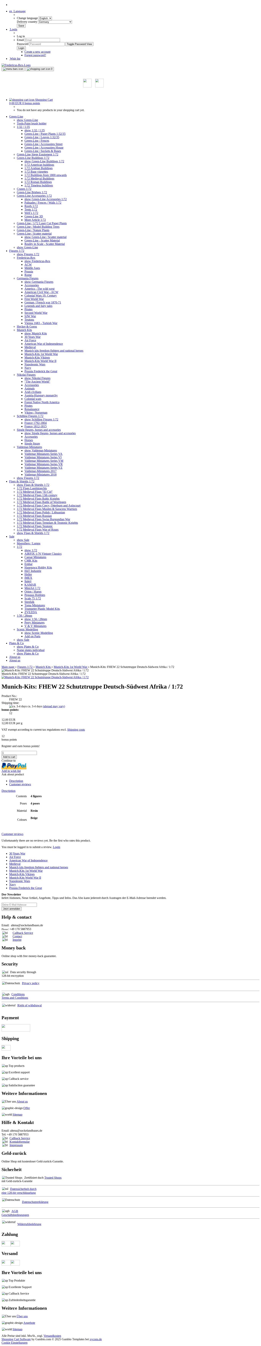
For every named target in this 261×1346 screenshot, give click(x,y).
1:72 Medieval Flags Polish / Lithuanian (41, 512)
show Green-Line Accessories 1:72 (45, 199)
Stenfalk (29, 601)
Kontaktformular (20, 1141)
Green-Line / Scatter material (34, 233)
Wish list (14, 58)
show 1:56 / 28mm (35, 619)
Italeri (27, 581)
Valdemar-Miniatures (29, 447)
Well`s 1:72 (31, 213)
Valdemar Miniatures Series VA (43, 453)
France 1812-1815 (35, 426)
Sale (11, 536)
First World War (34, 299)
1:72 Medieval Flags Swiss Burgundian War (43, 519)
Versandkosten (52, 1335)
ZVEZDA (30, 612)
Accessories (31, 285)
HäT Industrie (32, 571)
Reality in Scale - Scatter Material (44, 244)
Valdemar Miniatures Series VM (43, 460)
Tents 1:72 (30, 209)
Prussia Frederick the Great (40, 371)
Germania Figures (27, 278)
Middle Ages (32, 268)
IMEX (28, 577)
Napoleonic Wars (34, 364)
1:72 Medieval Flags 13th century (37, 495)
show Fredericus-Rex (37, 261)
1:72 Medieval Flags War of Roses (37, 529)
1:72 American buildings (39, 164)
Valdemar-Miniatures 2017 (40, 471)
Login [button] (13, 29)
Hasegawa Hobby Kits (38, 567)
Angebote (29, 1322)
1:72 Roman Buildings (38, 182)
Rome (28, 275)
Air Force (30, 340)
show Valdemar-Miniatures (40, 450)
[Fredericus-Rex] (16, 65)
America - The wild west (39, 288)
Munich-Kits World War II (40, 361)
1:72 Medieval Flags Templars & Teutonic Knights (47, 522)
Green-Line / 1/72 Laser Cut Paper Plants (42, 223)
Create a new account (37, 51)
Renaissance (31, 409)
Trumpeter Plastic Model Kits (42, 608)
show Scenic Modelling (38, 632)
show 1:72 (30, 550)
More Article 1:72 (35, 219)
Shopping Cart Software (16, 1339)
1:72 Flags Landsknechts (32, 488)
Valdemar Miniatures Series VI (43, 457)
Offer (26, 1108)
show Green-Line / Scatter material (45, 237)
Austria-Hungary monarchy (41, 395)
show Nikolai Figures (37, 378)
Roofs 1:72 (31, 206)
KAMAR (30, 584)
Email (20, 39)
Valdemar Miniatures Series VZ (43, 467)
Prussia (28, 271)
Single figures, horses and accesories (39, 429)
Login (56, 847)
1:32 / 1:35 (23, 127)
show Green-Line (27, 120)
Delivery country (27, 21)
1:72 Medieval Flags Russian (34, 515)
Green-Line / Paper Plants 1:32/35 (45, 133)
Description (16, 780)
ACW (28, 264)
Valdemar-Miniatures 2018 (40, 474)
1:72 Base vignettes (36, 171)
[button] (17, 11)
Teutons (29, 319)
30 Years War (32, 336)
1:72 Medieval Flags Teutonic (35, 526)
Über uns (22, 1316)
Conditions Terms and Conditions (15, 996)
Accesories (31, 436)
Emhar (28, 564)
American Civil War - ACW (41, 292)
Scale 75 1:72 (32, 598)
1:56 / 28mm (24, 615)
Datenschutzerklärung (35, 1202)
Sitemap (17, 1114)
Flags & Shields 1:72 (21, 481)
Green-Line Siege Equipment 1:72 (37, 154)
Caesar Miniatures (35, 557)
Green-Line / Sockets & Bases (42, 151)
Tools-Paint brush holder (31, 123)
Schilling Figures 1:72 (30, 416)
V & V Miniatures (35, 626)
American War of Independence (43, 343)
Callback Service (23, 932)
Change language (28, 18)
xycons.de (96, 1339)
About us (14, 657)
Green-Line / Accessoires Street (43, 144)
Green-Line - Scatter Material (42, 240)
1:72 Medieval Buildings (39, 178)
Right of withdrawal (29, 1005)
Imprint (17, 939)
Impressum (16, 1145)
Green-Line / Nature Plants (33, 230)
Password (22, 44)
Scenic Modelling (27, 629)
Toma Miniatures (34, 605)
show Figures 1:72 (28, 254)
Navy (27, 367)
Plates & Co (16, 643)
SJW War (30, 316)
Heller (28, 574)
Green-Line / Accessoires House (43, 147)
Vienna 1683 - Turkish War (40, 323)
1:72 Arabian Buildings (38, 168)
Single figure (32, 443)
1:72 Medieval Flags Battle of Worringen (41, 502)
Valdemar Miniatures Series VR (43, 464)
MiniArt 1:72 (32, 588)
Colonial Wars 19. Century (40, 295)
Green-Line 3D (33, 216)
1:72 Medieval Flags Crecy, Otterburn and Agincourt (48, 505)
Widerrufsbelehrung (29, 1224)
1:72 (19, 546)
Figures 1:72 (16, 250)
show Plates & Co (28, 646)
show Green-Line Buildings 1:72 (44, 161)
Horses (28, 440)
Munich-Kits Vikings (37, 357)
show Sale (23, 540)
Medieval (30, 347)
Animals (29, 388)
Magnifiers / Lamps (28, 543)
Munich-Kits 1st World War (41, 354)
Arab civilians (32, 392)
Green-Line (16, 116)
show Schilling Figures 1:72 (41, 419)
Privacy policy (30, 983)
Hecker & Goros (27, 326)
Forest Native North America (41, 402)
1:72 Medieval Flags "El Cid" (35, 491)
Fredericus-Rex (26, 257)
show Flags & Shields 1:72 (33, 484)
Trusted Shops (53, 1177)
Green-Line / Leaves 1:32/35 (41, 137)
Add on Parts (32, 636)
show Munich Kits (35, 333)
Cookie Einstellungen (15, 1342)
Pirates (28, 309)
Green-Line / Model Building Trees (38, 226)
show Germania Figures (38, 281)
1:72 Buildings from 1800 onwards (45, 175)
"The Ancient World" (37, 381)
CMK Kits (30, 560)
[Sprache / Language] (87, 86)
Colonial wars (32, 398)
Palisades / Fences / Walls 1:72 (42, 202)
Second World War (35, 312)
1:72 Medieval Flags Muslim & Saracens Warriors (47, 509)
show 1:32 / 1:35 (34, 130)
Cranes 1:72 (24, 188)
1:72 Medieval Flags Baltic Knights (38, 498)
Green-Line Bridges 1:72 (32, 192)
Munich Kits (24, 330)
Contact (17, 936)
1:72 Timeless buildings (38, 185)
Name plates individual (31, 650)
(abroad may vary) (54, 706)
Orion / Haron (32, 591)
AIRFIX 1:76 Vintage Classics (43, 553)
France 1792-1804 (35, 423)
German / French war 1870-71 (42, 302)
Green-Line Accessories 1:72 (34, 195)
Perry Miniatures (34, 622)
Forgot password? (35, 55)
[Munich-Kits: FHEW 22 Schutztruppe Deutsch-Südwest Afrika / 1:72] (45, 677)
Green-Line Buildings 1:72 (33, 157)
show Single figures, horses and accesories (50, 433)
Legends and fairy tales (38, 305)
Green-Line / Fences (36, 140)
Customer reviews (20, 784)
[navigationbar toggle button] (13, 69)
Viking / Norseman (35, 412)
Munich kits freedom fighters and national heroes (53, 350)
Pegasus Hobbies (34, 595)
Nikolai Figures (26, 374)
